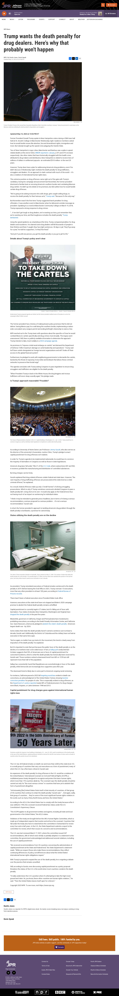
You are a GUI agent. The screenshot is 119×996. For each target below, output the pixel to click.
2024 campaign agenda (48, 341)
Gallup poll (54, 650)
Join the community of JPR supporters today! (71, 943)
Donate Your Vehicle (72, 970)
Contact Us (45, 961)
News (4, 19)
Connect (62, 19)
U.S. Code (46, 466)
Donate (112, 5)
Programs (31, 19)
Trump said (50, 196)
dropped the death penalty (19, 614)
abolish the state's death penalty (55, 624)
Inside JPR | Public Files (48, 970)
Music (12, 19)
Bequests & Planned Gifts (73, 974)
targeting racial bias (48, 675)
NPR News (7, 29)
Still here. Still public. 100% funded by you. (59, 939)
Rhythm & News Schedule (98, 970)
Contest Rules (46, 974)
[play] (4, 14)
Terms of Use (46, 965)
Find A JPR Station (96, 961)
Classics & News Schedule (98, 965)
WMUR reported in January (45, 153)
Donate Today (70, 961)
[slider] (12, 13)
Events (41, 19)
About (72, 19)
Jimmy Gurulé (55, 450)
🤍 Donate (59, 947)
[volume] (9, 13)
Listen (20, 19)
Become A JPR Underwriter (74, 965)
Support (51, 19)
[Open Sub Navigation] (7, 19)
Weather (81, 19)
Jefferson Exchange (95, 19)
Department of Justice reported (24, 683)
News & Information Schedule (99, 974)
